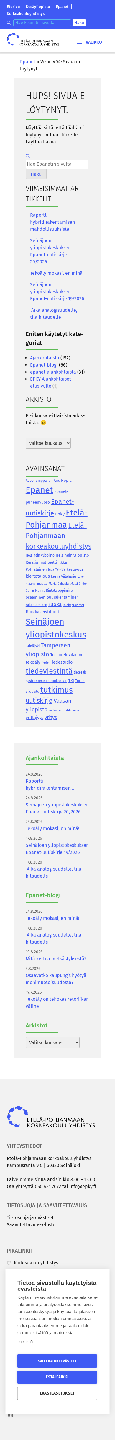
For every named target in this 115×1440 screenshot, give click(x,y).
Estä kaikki (57, 1377)
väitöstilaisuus (68, 710)
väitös (53, 710)
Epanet (62, 6)
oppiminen (66, 590)
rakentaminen (36, 605)
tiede (45, 662)
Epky (60, 514)
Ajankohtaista (44, 358)
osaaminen (35, 597)
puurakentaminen (63, 597)
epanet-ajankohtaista (53, 372)
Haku (79, 22)
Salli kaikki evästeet (57, 1361)
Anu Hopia (63, 480)
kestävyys (75, 569)
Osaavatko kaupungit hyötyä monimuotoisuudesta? (56, 979)
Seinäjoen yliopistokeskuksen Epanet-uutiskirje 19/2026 (57, 291)
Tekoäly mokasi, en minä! (57, 273)
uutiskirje (39, 700)
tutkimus (56, 690)
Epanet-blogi (44, 365)
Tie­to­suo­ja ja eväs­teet (30, 1217)
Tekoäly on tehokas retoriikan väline (57, 1002)
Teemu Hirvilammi (66, 654)
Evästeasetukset (57, 1393)
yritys (51, 717)
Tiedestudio (61, 662)
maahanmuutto (36, 584)
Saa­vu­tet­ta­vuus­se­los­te (31, 1224)
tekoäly (33, 662)
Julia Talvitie (56, 569)
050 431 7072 (48, 1186)
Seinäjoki (33, 646)
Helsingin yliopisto (40, 555)
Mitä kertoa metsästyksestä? (56, 958)
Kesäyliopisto (38, 6)
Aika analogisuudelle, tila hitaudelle (53, 313)
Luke (80, 577)
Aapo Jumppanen (39, 481)
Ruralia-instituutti (43, 612)
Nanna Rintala (46, 590)
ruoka (55, 604)
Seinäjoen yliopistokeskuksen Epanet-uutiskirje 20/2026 (50, 251)
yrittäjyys (34, 717)
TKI (71, 681)
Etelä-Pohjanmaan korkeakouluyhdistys (58, 535)
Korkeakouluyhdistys (26, 13)
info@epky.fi (82, 1186)
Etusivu (13, 6)
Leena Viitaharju (63, 576)
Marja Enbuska (59, 584)
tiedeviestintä (49, 671)
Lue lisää (25, 1341)
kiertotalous (38, 576)
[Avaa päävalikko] (89, 41)
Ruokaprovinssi (73, 605)
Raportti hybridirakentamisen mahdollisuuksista (52, 222)
